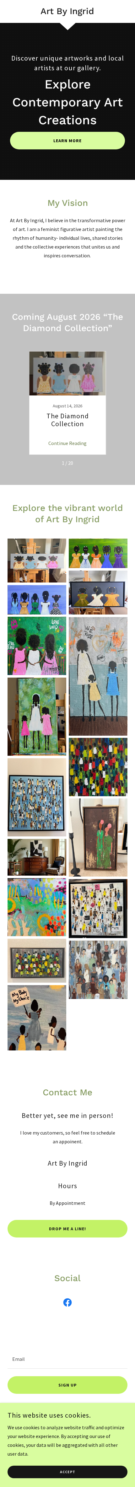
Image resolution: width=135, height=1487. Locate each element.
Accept (67, 1472)
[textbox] (67, 1359)
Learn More (67, 140)
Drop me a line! (67, 1229)
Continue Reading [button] (67, 443)
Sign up (67, 1385)
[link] (67, 11)
